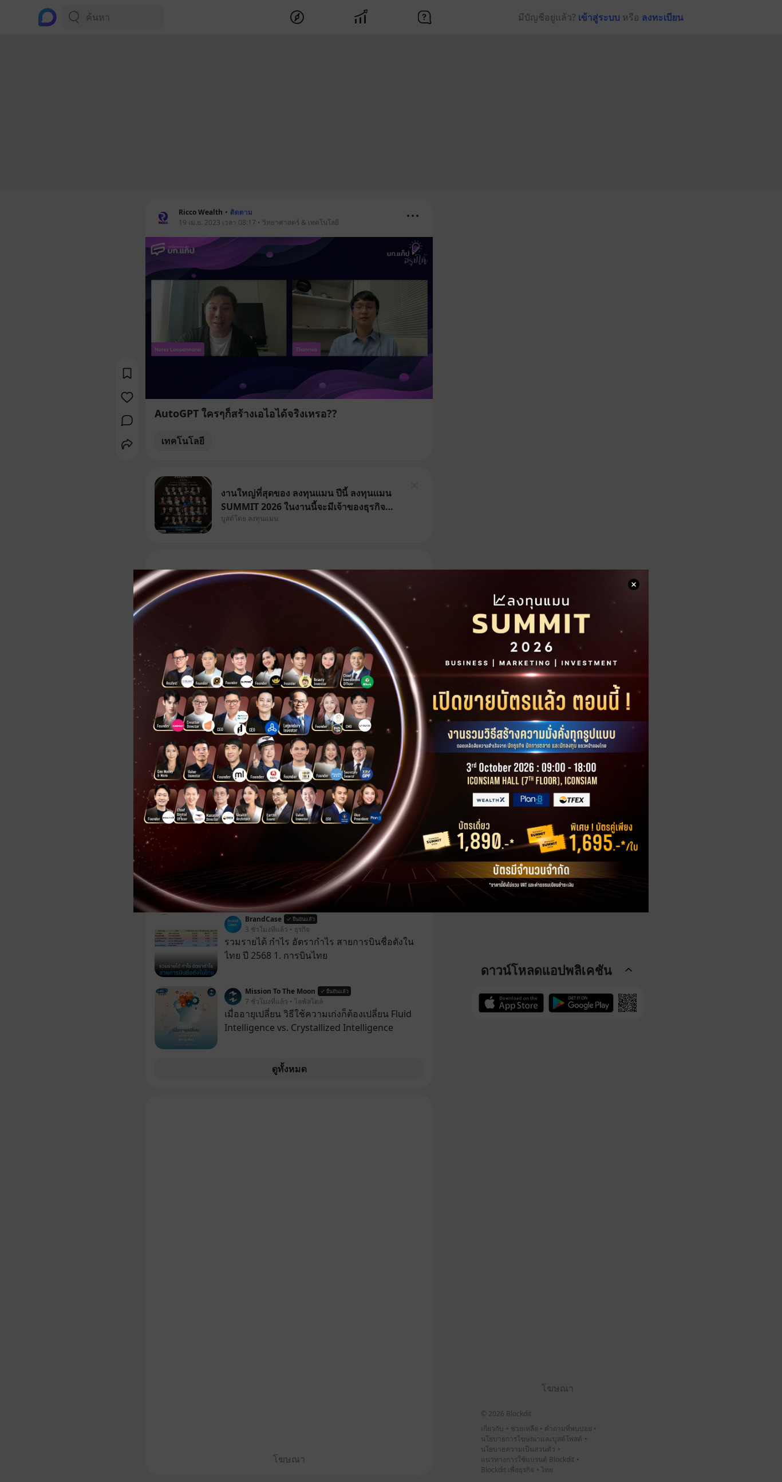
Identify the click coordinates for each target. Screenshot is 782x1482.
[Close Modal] (633, 584)
